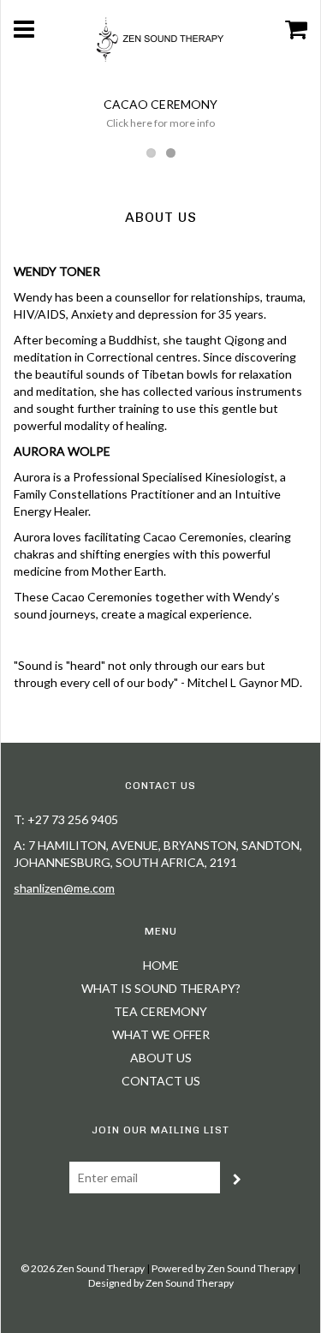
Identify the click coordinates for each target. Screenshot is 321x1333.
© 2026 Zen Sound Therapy (83, 1268)
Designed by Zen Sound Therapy (161, 1282)
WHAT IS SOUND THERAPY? (161, 988)
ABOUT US (161, 1057)
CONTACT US (161, 1080)
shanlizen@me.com (64, 888)
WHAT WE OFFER (161, 1034)
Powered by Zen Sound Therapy (223, 1268)
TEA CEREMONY (160, 1011)
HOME (161, 965)
